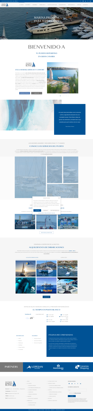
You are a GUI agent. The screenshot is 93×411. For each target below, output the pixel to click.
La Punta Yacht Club (69, 151)
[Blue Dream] (26, 269)
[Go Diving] (26, 285)
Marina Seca (58, 151)
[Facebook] (81, 1)
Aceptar (37, 210)
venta (35, 152)
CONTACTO (85, 4)
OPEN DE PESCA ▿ (71, 4)
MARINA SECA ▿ (42, 4)
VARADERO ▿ (34, 4)
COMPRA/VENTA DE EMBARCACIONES (56, 387)
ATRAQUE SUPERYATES (32, 394)
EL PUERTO (29, 383)
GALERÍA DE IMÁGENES (32, 389)
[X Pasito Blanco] (75, 383)
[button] (59, 198)
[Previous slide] (47, 79)
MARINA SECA (29, 400)
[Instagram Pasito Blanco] (69, 383)
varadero (69, 149)
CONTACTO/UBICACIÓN (52, 400)
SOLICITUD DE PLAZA (32, 402)
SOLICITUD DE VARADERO (33, 398)
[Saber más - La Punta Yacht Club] (62, 191)
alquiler (32, 152)
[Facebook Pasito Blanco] (77, 383)
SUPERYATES (30, 392)
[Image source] (35, 367)
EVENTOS (50, 389)
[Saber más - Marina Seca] (70, 170)
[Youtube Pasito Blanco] (72, 383)
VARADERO (29, 396)
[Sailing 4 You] (46, 269)
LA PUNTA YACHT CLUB (52, 4)
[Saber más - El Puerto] (30, 177)
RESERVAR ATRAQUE (32, 385)
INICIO (22, 4)
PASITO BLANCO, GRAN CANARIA (7, 1)
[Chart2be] (67, 285)
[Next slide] (77, 79)
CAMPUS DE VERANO (53, 394)
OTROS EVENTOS (52, 396)
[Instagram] (83, 1)
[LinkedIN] (85, 1)
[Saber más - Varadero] (54, 170)
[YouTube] (90, 1)
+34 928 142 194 (11, 395)
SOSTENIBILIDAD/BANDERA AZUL (34, 387)
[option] (62, 78)
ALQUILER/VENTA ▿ (62, 4)
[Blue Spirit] (46, 285)
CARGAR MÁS (46, 296)
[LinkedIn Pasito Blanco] (80, 383)
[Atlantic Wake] (67, 269)
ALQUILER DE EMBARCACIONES (55, 385)
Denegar (45, 210)
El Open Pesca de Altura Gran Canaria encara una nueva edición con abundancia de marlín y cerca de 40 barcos (68, 226)
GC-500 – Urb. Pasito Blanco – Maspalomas (17, 388)
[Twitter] (88, 1)
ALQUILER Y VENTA (51, 383)
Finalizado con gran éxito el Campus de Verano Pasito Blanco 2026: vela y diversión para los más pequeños (46, 226)
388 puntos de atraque (43, 149)
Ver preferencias (54, 210)
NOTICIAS (79, 4)
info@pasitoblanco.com (12, 398)
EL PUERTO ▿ (28, 4)
